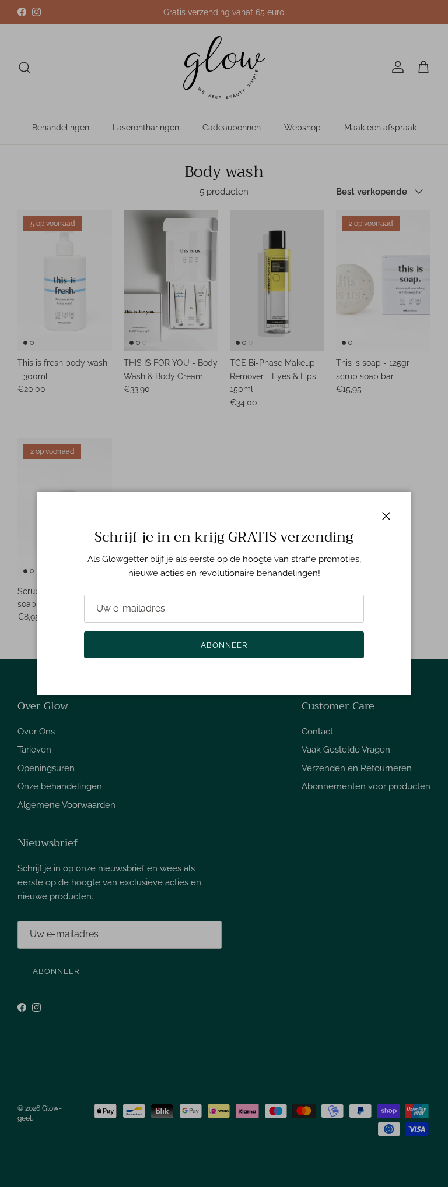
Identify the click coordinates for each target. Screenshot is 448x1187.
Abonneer (224, 645)
